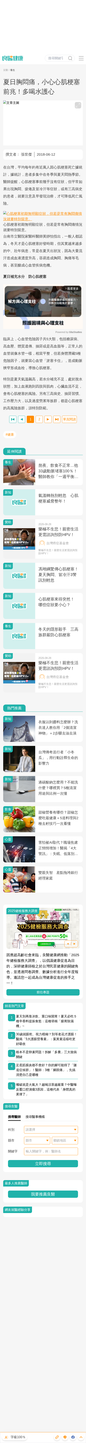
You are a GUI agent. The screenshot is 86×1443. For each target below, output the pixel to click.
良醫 (5, 70)
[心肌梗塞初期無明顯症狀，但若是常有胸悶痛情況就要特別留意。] (43, 216)
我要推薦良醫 (43, 1194)
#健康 (10, 434)
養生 (12, 70)
